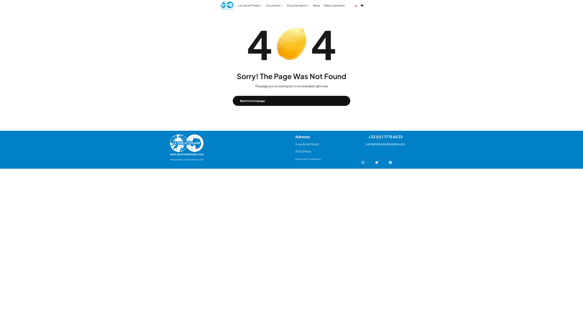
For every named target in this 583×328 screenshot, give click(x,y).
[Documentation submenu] (308, 5)
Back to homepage (252, 100)
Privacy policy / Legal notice (308, 159)
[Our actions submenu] (282, 5)
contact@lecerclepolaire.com (385, 143)
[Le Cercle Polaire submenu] (261, 5)
